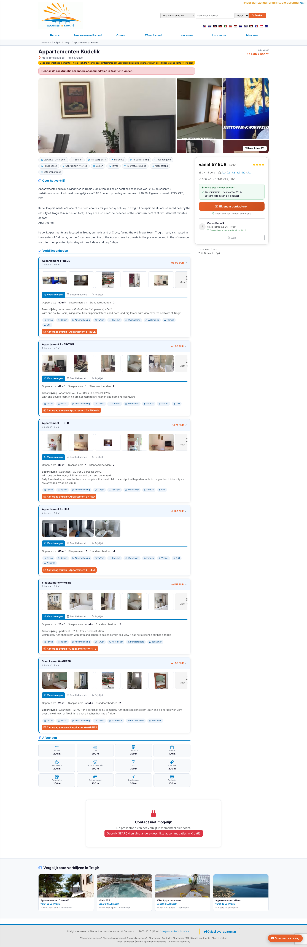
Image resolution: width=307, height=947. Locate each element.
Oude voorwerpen (125, 941)
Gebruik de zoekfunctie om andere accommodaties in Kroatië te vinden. (87, 71)
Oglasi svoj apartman (221, 931)
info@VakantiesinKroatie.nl (175, 931)
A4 (238, 172)
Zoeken (258, 15)
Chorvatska (154, 938)
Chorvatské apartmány (179, 941)
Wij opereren (86, 938)
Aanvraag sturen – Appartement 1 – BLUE (71, 331)
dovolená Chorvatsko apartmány (109, 938)
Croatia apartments (200, 938)
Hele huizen (219, 35)
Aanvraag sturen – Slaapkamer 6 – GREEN (72, 727)
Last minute (186, 35)
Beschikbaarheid (78, 294)
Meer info (252, 35)
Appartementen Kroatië (88, 35)
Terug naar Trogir (207, 249)
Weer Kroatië (153, 35)
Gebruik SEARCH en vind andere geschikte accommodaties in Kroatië (153, 833)
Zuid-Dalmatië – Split (49, 42)
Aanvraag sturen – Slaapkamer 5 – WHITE (71, 648)
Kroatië (55, 35)
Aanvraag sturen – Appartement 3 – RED (71, 496)
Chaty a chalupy (219, 938)
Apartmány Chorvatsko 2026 (175, 938)
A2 (223, 172)
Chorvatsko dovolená (136, 938)
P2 (243, 172)
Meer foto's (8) (256, 148)
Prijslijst (99, 294)
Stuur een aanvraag (287, 938)
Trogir (67, 42)
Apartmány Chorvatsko (155, 941)
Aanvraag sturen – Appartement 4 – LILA (71, 569)
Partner (139, 941)
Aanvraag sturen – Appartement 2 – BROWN (73, 410)
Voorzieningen (55, 294)
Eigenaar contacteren (233, 206)
